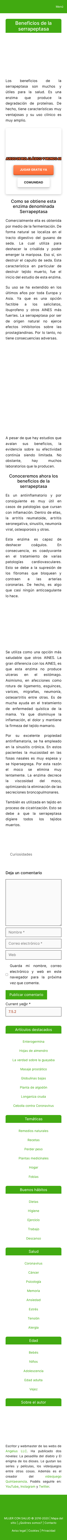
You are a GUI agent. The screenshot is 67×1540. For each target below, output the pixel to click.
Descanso (33, 1238)
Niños (33, 1361)
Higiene (33, 1211)
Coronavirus (33, 1263)
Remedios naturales (33, 1131)
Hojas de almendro (33, 1051)
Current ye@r (18, 1004)
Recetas (34, 1140)
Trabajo (33, 1229)
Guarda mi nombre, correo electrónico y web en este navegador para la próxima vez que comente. (36, 974)
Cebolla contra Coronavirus (33, 1106)
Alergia (33, 1327)
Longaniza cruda (33, 1096)
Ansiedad (33, 1300)
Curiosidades (21, 854)
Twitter (44, 1486)
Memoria (33, 1291)
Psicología (33, 1282)
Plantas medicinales (34, 1158)
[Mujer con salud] (12, 6)
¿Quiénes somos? (30, 1523)
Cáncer (33, 1272)
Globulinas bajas (33, 1078)
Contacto (50, 1523)
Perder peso (33, 1149)
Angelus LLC (16, 1451)
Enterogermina (33, 1041)
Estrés (33, 1309)
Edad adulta (33, 1380)
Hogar (33, 1167)
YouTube (12, 1486)
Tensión (33, 1318)
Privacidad (48, 1530)
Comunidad (33, 182)
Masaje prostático (33, 1069)
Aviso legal (19, 1530)
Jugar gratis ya (33, 169)
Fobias (34, 1177)
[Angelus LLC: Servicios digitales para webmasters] (33, 837)
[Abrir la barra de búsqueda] (39, 6)
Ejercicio (33, 1220)
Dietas (33, 1202)
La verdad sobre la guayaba (33, 1060)
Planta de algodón (33, 1087)
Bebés (33, 1352)
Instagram (27, 1486)
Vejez (33, 1389)
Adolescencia (33, 1371)
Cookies (33, 1530)
